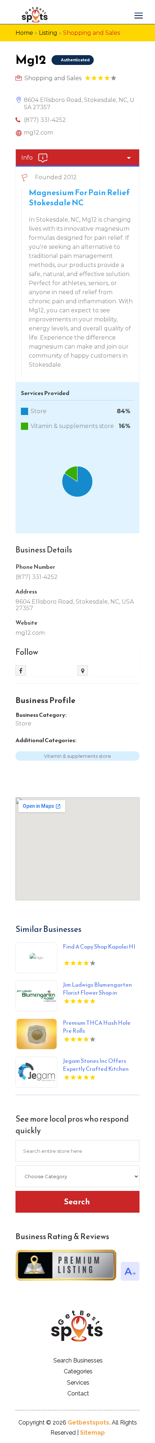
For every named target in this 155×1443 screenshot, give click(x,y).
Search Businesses (78, 1360)
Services (78, 1382)
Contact (78, 1393)
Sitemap (92, 1432)
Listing (48, 32)
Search (77, 1202)
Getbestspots (88, 1422)
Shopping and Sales (91, 32)
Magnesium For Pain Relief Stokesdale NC (79, 197)
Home (24, 32)
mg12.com (38, 132)
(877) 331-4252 (45, 119)
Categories (78, 1371)
